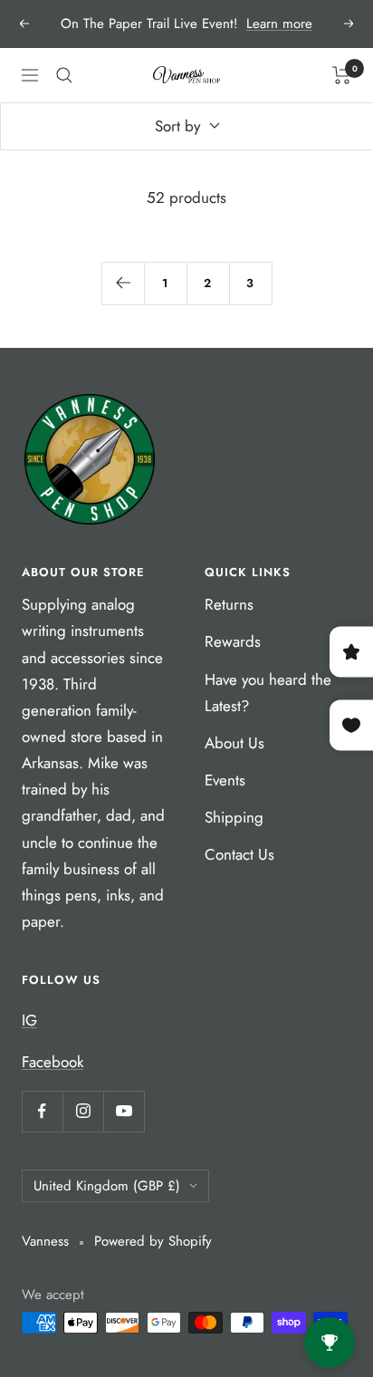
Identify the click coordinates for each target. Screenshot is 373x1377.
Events (225, 780)
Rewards (233, 641)
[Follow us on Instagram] (82, 1111)
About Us (234, 743)
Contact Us (239, 854)
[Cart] (341, 75)
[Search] (64, 75)
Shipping (234, 817)
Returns (229, 604)
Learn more (279, 24)
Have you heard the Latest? (268, 693)
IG (29, 1020)
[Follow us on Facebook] (42, 1111)
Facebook (52, 1062)
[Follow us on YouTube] (123, 1111)
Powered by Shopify (153, 1241)
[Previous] (122, 283)
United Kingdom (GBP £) (106, 1186)
